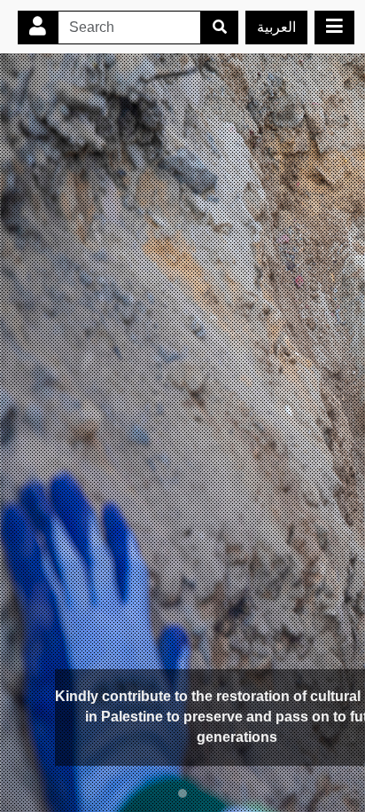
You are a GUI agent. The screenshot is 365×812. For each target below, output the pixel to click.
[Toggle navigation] (334, 27)
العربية (276, 27)
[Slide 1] (182, 793)
